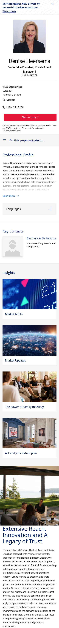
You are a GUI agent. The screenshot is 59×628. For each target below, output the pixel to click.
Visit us (11, 100)
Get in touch (30, 117)
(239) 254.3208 (15, 107)
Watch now (9, 11)
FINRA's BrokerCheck (12, 131)
